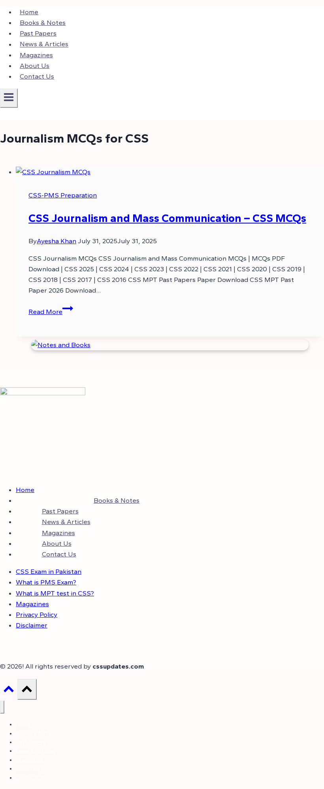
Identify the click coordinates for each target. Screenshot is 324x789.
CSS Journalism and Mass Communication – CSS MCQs (167, 218)
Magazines (36, 55)
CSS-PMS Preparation (62, 195)
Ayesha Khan (56, 241)
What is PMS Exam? (46, 582)
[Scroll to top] (8, 691)
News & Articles (44, 44)
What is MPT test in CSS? (55, 593)
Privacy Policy (36, 614)
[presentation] (170, 172)
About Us (34, 66)
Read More (50, 312)
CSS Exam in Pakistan (48, 571)
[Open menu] (9, 97)
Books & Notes (43, 22)
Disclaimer (31, 625)
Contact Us (37, 76)
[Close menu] (2, 707)
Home (29, 12)
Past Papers (38, 33)
